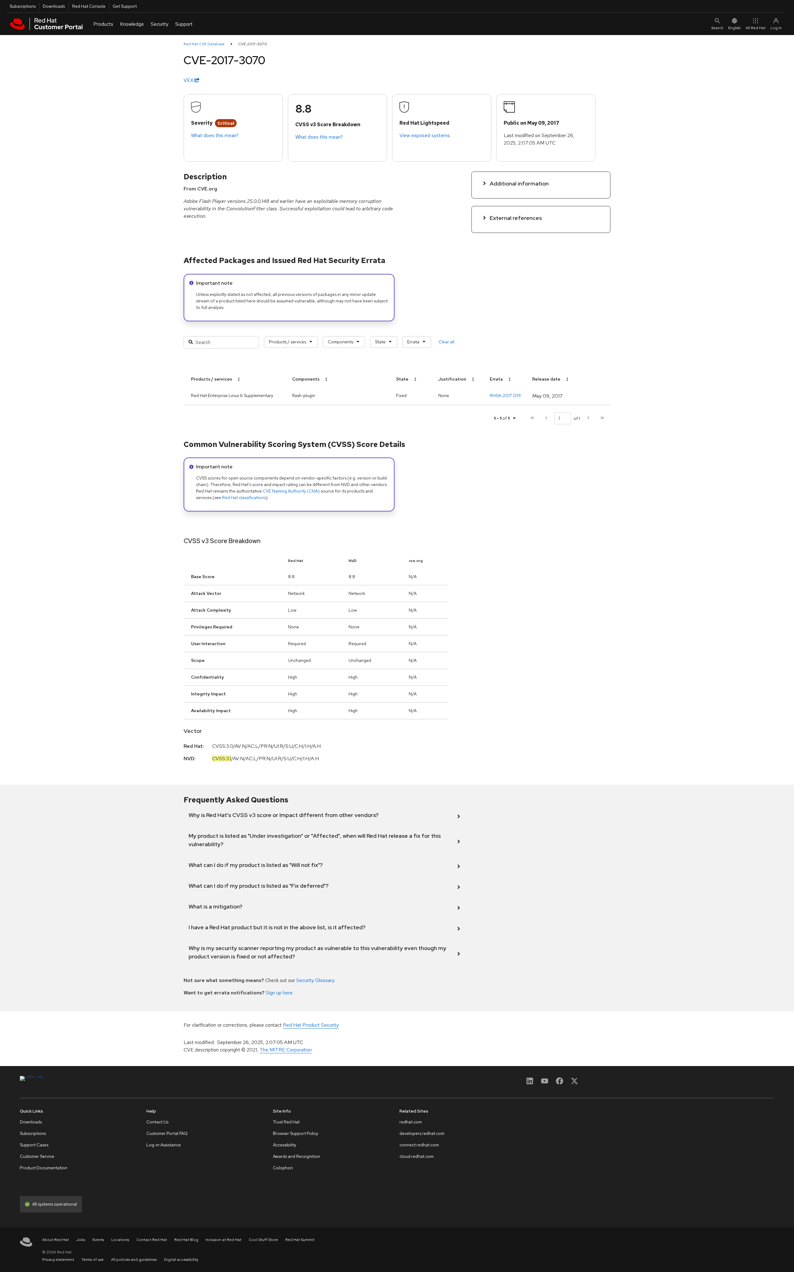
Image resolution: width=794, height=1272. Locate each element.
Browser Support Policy (295, 1133)
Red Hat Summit (299, 1239)
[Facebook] (559, 1083)
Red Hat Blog (186, 1239)
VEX (189, 80)
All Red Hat (755, 27)
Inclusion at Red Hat (223, 1239)
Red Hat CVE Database (204, 44)
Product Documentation (43, 1168)
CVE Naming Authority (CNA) (291, 491)
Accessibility (284, 1145)
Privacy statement (58, 1259)
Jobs (80, 1239)
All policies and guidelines (134, 1259)
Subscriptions (23, 6)
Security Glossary (315, 980)
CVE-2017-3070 (252, 44)
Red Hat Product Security (310, 1025)
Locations (120, 1239)
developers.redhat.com (421, 1133)
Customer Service (37, 1156)
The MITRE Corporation (286, 1050)
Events (98, 1239)
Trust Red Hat (286, 1122)
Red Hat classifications (244, 497)
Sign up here (279, 992)
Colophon (283, 1168)
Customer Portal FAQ (167, 1133)
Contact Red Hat (151, 1239)
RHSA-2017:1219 (505, 395)
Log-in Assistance (163, 1145)
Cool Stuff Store (263, 1239)
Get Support (125, 6)
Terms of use (93, 1259)
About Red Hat (55, 1239)
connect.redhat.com (419, 1145)
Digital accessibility (181, 1259)
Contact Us (157, 1122)
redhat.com (410, 1122)
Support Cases (34, 1145)
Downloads (54, 6)
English (734, 27)
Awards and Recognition (296, 1156)
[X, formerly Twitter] (574, 1083)
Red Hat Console (88, 6)
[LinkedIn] (529, 1083)
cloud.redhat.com (416, 1156)
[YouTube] (544, 1083)
